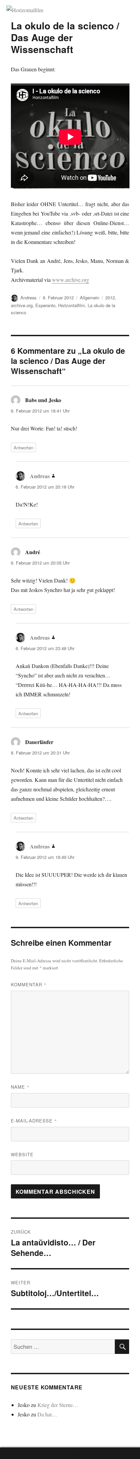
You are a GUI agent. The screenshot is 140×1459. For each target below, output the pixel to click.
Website (22, 1154)
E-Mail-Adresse (34, 1120)
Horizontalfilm (71, 305)
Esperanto (45, 305)
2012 (110, 297)
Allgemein (89, 297)
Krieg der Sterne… (57, 1404)
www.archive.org (70, 279)
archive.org (22, 305)
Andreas (28, 297)
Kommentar (29, 984)
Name (20, 1087)
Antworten (23, 447)
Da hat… (47, 1414)
